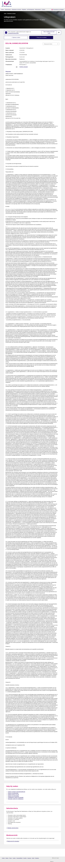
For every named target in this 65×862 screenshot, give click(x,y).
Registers (24, 9)
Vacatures (29, 858)
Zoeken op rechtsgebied (13, 796)
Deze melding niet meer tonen (49, 32)
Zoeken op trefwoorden (13, 793)
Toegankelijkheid (19, 858)
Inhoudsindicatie (10, 61)
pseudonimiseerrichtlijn (13, 33)
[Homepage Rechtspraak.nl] (6, 3)
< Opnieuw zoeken (16, 37)
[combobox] (51, 44)
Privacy (10, 858)
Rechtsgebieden (9, 57)
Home (2, 9)
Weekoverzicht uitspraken (13, 841)
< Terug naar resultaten (41, 37)
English (3, 858)
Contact (43, 9)
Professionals (38, 9)
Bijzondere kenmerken (11, 59)
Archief (33, 858)
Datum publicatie (10, 52)
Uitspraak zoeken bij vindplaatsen (15, 798)
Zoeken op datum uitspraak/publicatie (16, 791)
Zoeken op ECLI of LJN (13, 794)
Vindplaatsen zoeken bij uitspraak (15, 797)
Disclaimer (37, 858)
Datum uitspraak (10, 50)
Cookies (14, 858)
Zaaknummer (9, 54)
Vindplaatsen (9, 64)
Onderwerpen (8, 9)
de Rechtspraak (30, 9)
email (62, 858)
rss (60, 858)
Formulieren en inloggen (58, 9)
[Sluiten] (58, 32)
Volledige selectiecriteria (12, 828)
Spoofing (25, 858)
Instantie (8, 48)
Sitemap (6, 858)
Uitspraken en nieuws (16, 9)
